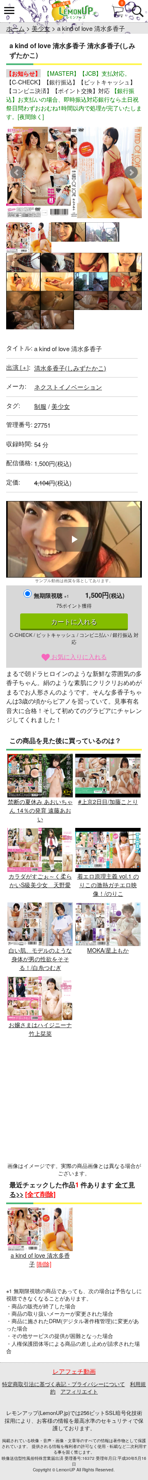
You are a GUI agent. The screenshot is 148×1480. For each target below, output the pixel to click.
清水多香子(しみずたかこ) (70, 368)
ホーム (15, 28)
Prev (16, 172)
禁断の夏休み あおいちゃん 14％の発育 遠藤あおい (40, 810)
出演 (17, 367)
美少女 (41, 28)
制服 (40, 406)
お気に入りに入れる (78, 656)
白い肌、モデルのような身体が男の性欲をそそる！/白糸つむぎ (40, 959)
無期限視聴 (51, 595)
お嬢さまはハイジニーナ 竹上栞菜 (40, 1029)
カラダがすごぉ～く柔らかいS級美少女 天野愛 (40, 880)
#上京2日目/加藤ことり (108, 801)
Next (131, 172)
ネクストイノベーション (68, 386)
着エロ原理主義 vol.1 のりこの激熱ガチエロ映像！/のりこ (108, 884)
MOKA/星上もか (108, 950)
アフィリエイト (79, 1391)
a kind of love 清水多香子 (40, 1259)
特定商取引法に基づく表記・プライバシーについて (63, 1384)
